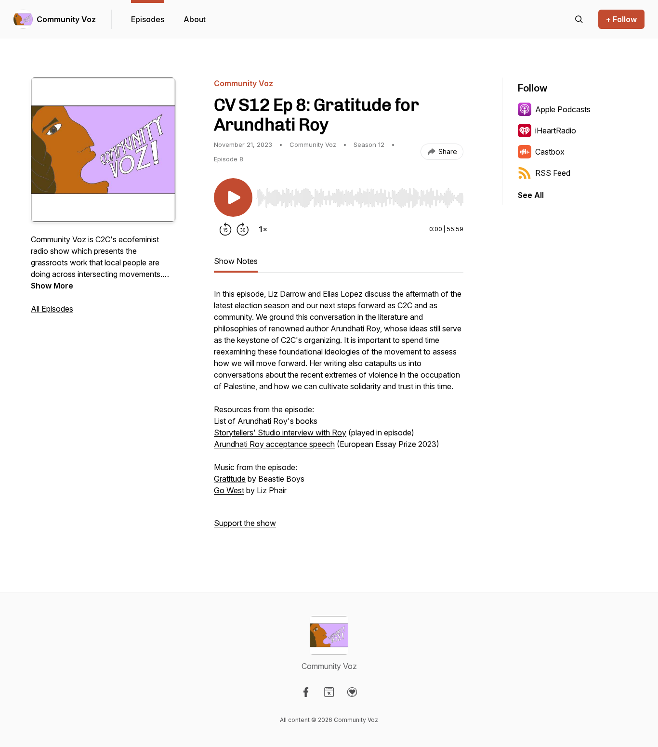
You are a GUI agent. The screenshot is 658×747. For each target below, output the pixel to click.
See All (531, 195)
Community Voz (66, 19)
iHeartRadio (555, 130)
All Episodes (52, 309)
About (195, 19)
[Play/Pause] (233, 197)
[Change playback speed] (263, 229)
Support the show (245, 523)
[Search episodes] (579, 19)
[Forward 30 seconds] (243, 229)
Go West (229, 490)
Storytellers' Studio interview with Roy (280, 432)
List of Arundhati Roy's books (265, 421)
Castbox (550, 152)
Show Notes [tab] (236, 261)
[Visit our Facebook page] (306, 692)
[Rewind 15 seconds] (225, 229)
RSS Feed (552, 173)
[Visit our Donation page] (352, 692)
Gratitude (230, 479)
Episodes (147, 19)
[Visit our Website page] (329, 692)
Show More (52, 285)
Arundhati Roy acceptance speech (274, 444)
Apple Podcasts (563, 109)
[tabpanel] (338, 413)
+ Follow (621, 19)
